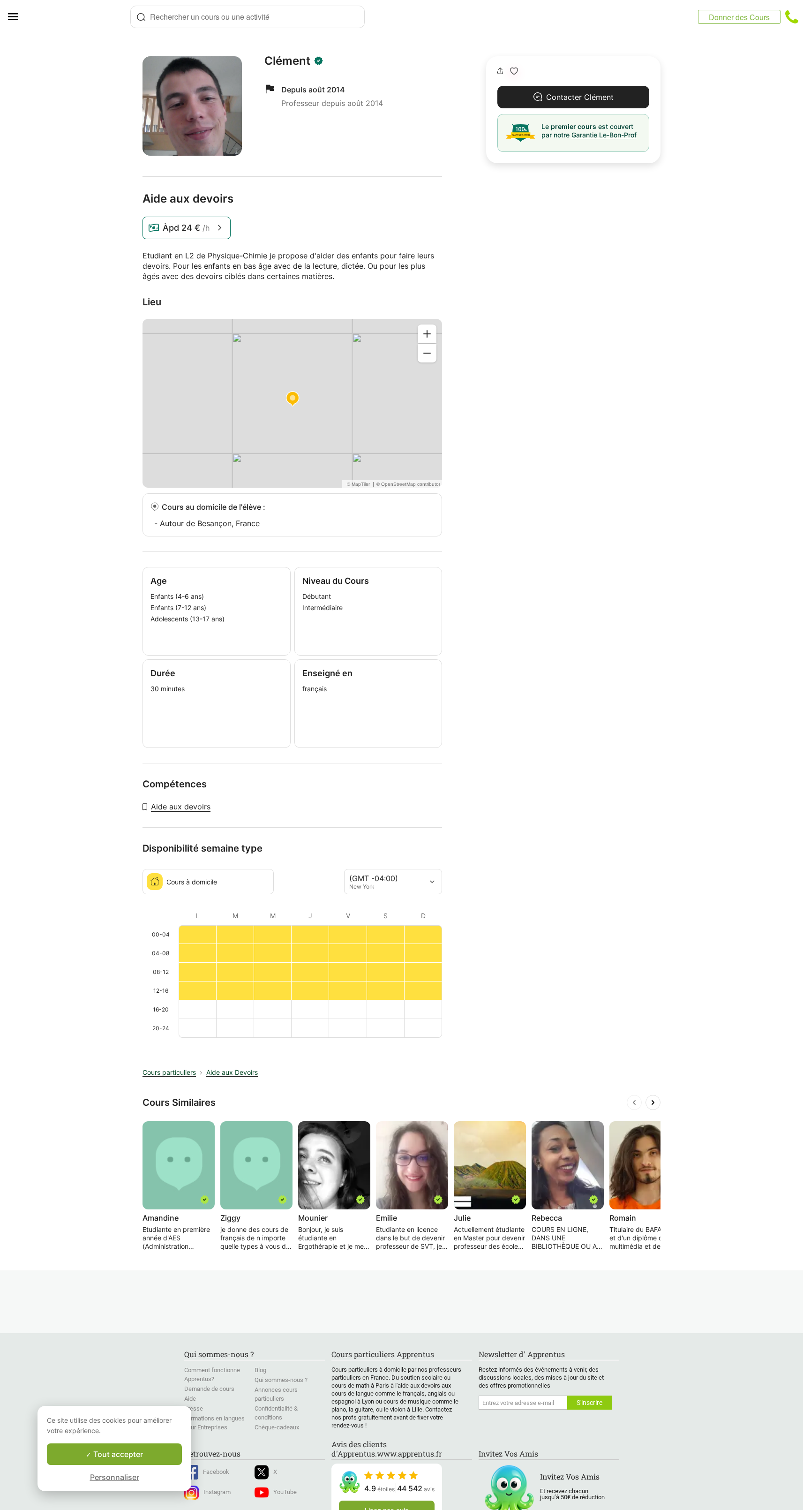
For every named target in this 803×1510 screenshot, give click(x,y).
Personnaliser (114, 1477)
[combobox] (247, 17)
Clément (287, 61)
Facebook (216, 1471)
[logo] (78, 17)
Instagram (217, 1491)
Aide (190, 1398)
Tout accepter (117, 1454)
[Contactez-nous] (791, 16)
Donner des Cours (739, 17)
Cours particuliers (169, 1072)
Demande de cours (209, 1388)
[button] (514, 71)
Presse (193, 1408)
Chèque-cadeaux (277, 1427)
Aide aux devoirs (180, 806)
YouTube (285, 1491)
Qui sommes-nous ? (281, 1379)
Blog (260, 1370)
